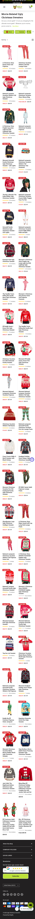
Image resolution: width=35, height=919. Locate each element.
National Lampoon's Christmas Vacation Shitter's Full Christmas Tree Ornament (25, 164)
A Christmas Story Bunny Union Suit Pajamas (8, 64)
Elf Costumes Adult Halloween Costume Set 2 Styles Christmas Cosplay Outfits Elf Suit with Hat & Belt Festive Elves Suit (9, 824)
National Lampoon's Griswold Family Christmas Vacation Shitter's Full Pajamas (9, 688)
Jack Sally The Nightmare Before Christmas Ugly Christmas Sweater (8, 786)
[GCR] (8, 868)
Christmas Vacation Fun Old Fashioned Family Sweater (9, 360)
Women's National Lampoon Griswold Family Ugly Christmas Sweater (25, 623)
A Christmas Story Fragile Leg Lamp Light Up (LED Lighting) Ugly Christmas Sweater (8, 129)
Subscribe (15, 876)
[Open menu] (4, 7)
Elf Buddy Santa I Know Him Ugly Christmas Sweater (8, 328)
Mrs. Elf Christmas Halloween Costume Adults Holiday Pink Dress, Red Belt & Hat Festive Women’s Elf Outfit (25, 823)
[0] (30, 7)
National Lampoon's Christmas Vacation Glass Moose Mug (25, 95)
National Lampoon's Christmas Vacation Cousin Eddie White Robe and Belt (25, 229)
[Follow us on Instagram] (11, 894)
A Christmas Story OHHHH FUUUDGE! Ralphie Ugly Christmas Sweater (25, 556)
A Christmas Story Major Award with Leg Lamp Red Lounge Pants (25, 524)
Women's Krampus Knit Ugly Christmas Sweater (9, 622)
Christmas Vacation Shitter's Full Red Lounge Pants (25, 64)
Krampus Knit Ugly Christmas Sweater (8, 260)
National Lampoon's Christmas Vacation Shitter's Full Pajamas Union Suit (9, 556)
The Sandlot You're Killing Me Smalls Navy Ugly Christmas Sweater (9, 296)
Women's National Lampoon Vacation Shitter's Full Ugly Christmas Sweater (25, 394)
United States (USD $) (9, 885)
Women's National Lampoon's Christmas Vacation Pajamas (9, 393)
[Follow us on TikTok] (22, 894)
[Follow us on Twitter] (7, 894)
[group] (9, 32)
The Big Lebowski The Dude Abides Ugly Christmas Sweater (9, 196)
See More (15, 26)
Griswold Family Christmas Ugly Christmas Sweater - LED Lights (9, 229)
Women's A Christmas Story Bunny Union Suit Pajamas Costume (25, 296)
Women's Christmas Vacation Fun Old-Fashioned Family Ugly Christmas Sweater (9, 490)
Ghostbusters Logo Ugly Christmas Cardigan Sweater (8, 523)
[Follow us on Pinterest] (15, 894)
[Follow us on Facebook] (4, 894)
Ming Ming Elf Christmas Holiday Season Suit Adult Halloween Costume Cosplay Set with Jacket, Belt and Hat (25, 788)
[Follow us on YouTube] (18, 894)
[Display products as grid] (33, 40)
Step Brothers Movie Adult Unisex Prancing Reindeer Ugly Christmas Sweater (26, 751)
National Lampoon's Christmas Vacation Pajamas (25, 128)
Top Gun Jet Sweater (9, 653)
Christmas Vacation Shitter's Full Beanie (9, 425)
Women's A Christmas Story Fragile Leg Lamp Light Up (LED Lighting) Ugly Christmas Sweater (25, 263)
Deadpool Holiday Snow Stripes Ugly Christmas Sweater (25, 458)
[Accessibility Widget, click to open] (32, 459)
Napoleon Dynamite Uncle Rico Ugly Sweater (25, 720)
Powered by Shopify (8, 915)
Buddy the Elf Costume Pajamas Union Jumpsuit (8, 720)
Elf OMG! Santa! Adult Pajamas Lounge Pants (25, 489)
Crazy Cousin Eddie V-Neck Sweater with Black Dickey (9, 458)
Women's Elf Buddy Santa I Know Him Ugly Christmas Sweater (24, 361)
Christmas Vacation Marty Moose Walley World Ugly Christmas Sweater (25, 655)
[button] (33, 31)
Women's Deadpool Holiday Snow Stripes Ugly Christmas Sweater (25, 688)
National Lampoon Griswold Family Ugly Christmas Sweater (9, 588)
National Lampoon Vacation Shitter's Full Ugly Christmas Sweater (9, 96)
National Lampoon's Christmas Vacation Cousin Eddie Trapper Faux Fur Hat (25, 197)
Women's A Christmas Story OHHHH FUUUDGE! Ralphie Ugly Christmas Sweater (25, 590)
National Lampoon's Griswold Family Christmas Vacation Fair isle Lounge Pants (26, 426)
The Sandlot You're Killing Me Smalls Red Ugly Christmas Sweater (25, 329)
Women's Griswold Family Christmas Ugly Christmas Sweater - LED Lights (9, 163)
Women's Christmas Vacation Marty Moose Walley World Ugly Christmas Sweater (9, 752)
